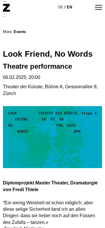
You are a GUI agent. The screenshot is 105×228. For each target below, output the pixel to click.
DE (60, 7)
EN (69, 7)
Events (20, 32)
